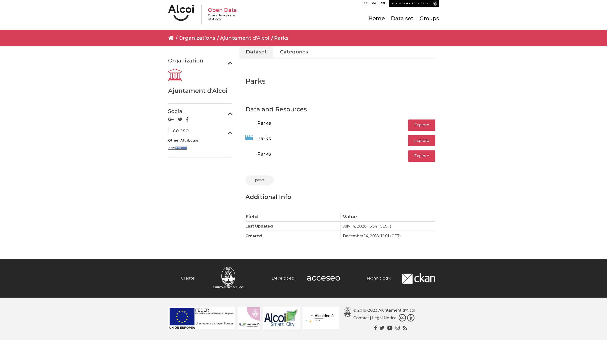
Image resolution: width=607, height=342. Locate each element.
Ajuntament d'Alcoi (244, 38)
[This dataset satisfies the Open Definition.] (177, 148)
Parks (281, 38)
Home (376, 18)
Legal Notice (384, 318)
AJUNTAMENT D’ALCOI (411, 3)
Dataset (256, 52)
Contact (361, 318)
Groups (429, 18)
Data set (402, 18)
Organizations (197, 38)
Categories (294, 52)
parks (260, 180)
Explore (421, 125)
